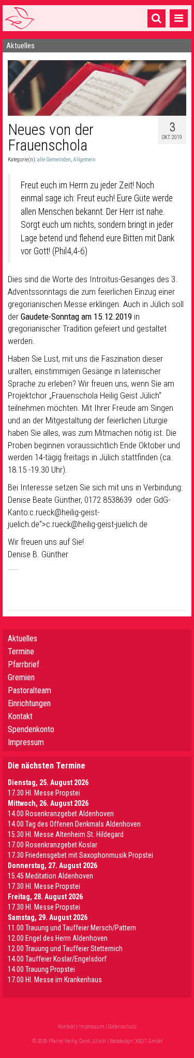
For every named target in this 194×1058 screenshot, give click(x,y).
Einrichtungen (29, 703)
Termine (21, 651)
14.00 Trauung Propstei (41, 969)
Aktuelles (22, 638)
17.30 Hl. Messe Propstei (44, 793)
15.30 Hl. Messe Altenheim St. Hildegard (66, 834)
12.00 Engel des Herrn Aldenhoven (58, 938)
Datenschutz (122, 1026)
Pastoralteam (29, 690)
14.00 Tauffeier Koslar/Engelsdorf (57, 959)
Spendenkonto (31, 729)
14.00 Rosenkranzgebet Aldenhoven (61, 813)
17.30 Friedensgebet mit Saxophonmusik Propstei (80, 855)
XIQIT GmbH (148, 1041)
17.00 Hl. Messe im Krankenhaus (55, 979)
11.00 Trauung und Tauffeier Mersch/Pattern (72, 928)
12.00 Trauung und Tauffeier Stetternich (65, 948)
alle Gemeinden (54, 159)
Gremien (21, 677)
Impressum (26, 742)
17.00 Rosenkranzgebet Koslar (52, 845)
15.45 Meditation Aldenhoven (50, 876)
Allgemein (84, 159)
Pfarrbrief (23, 664)
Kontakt (20, 716)
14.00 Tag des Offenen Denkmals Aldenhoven (74, 824)
